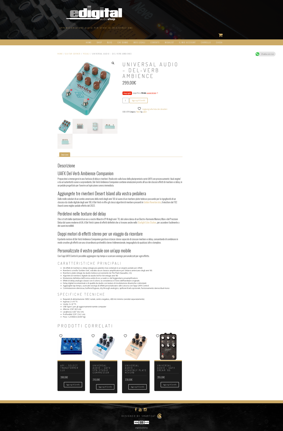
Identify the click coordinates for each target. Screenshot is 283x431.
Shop (99, 42)
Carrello (206, 42)
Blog (109, 42)
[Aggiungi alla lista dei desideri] (61, 336)
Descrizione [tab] (64, 154)
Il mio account (187, 42)
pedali (145, 111)
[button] (113, 63)
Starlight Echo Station (147, 222)
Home (89, 42)
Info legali (139, 42)
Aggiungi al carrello (138, 100)
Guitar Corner (73, 54)
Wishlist (169, 42)
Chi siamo (122, 42)
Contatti (155, 42)
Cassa (219, 42)
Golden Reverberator (152, 202)
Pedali (86, 54)
